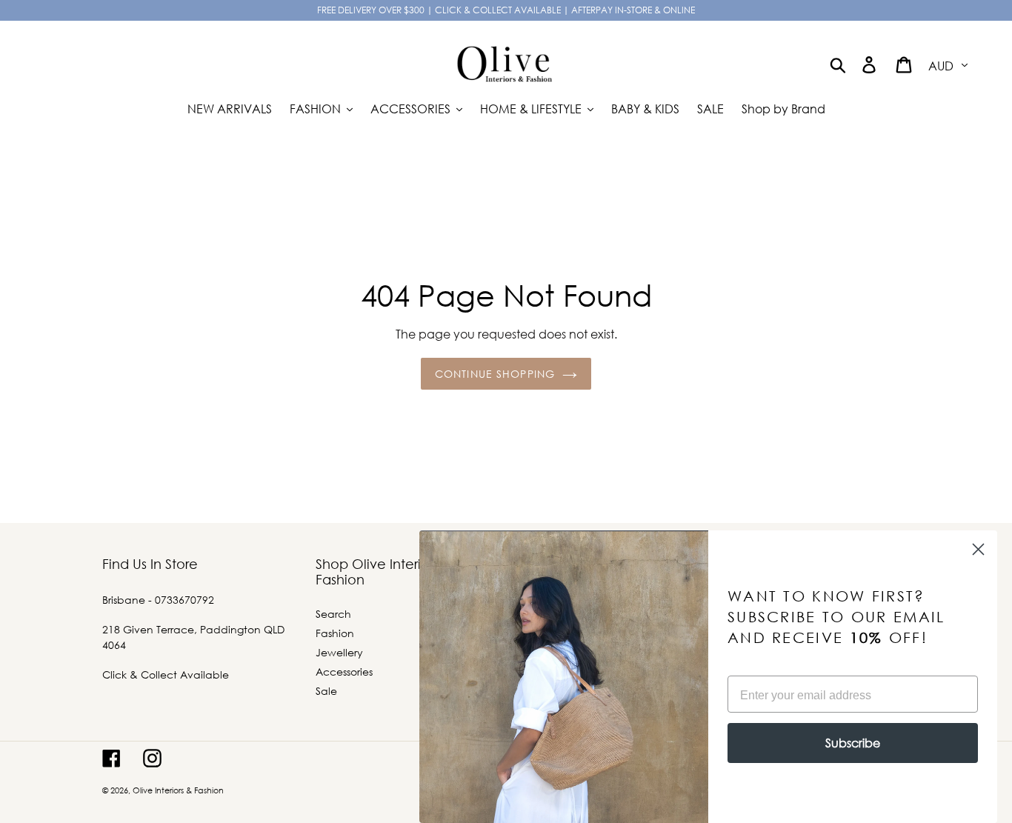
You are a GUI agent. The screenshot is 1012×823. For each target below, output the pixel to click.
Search (333, 614)
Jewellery (339, 652)
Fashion (335, 633)
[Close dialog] (978, 549)
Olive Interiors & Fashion (178, 790)
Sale (326, 691)
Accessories (344, 671)
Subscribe (852, 742)
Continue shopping (495, 374)
